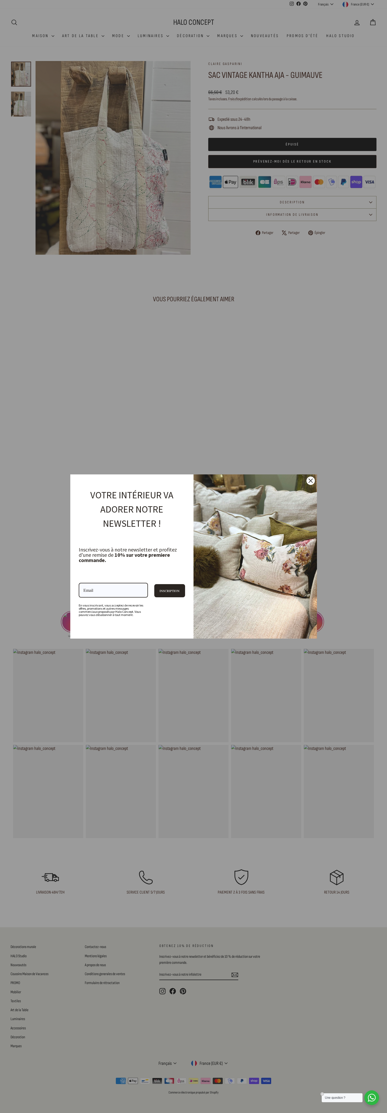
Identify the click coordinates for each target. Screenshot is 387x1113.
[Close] (310, 480)
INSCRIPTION (170, 591)
